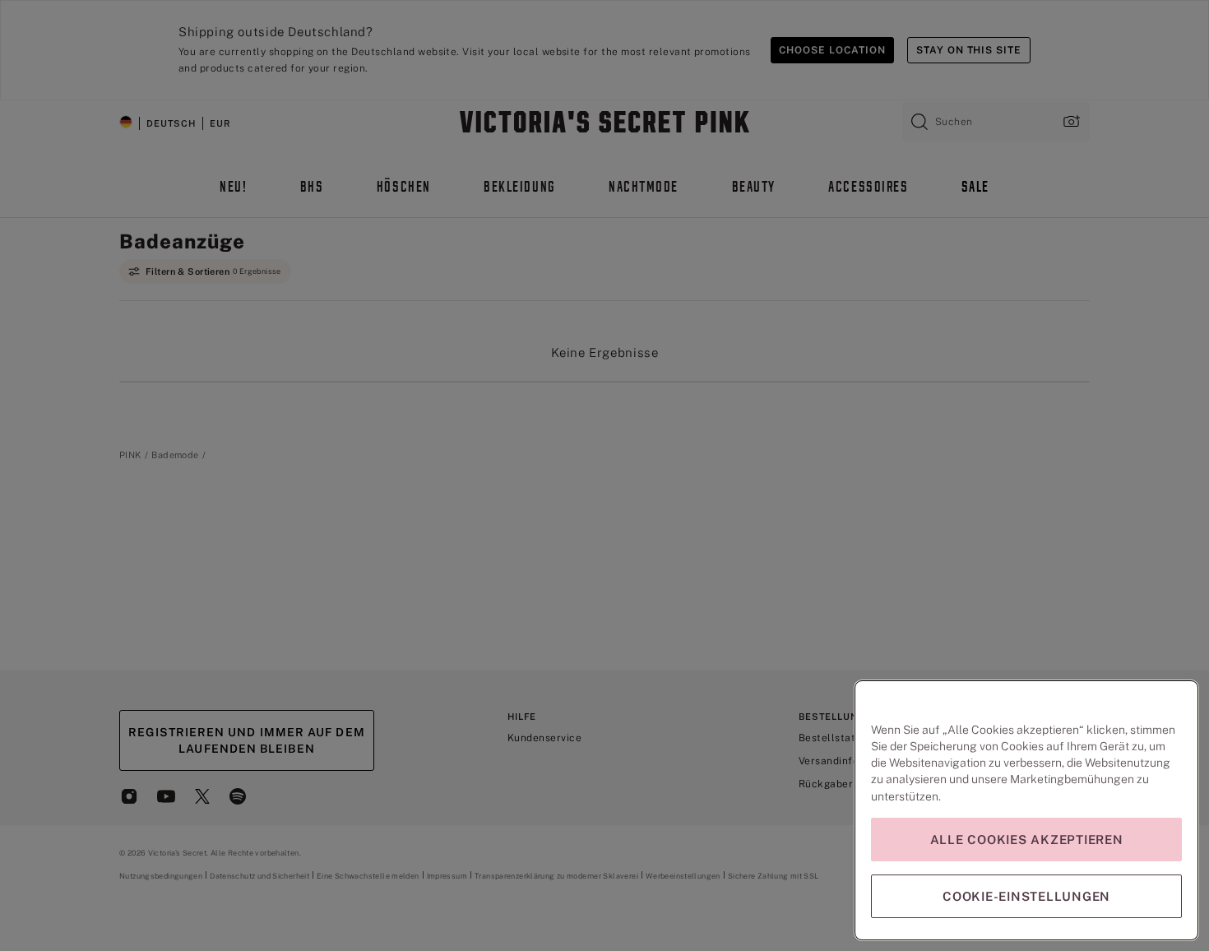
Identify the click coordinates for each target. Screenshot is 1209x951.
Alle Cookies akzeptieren (1026, 840)
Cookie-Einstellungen (1026, 896)
